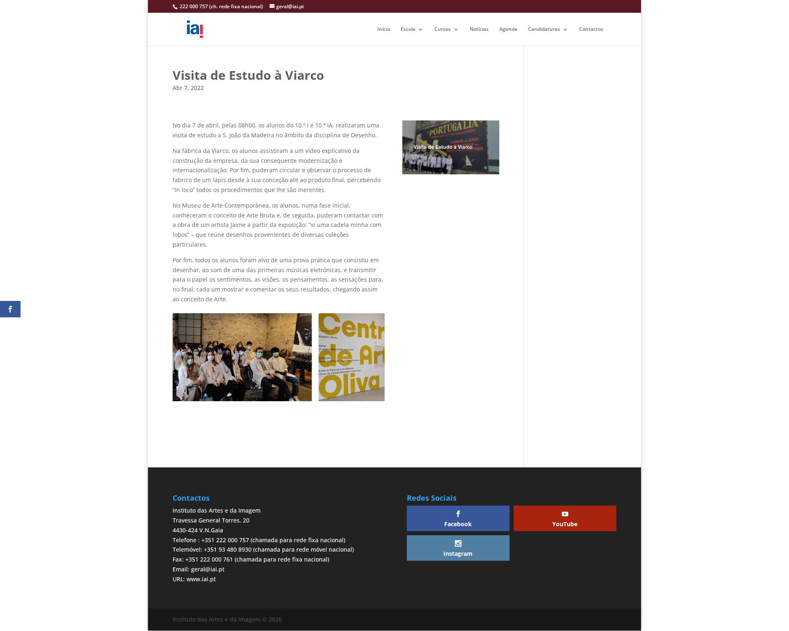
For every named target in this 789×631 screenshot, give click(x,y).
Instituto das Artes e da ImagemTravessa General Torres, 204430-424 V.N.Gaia (217, 520)
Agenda (508, 29)
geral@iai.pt (207, 569)
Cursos (442, 29)
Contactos (591, 29)
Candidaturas (544, 29)
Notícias (479, 29)
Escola (408, 29)
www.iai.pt (201, 579)
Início (383, 29)
